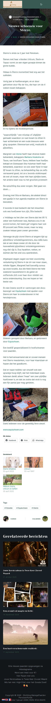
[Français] (10, 699)
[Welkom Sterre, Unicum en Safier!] (12, 480)
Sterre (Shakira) (9, 469)
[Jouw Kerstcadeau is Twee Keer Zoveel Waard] (25, 554)
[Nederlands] (3, 699)
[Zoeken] (37, 4)
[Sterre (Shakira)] (12, 462)
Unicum (27, 469)
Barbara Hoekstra (33, 157)
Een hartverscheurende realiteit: (20, 648)
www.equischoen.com (13, 429)
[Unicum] (33, 462)
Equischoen (21, 291)
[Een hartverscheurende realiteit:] (25, 632)
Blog (27, 19)
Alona (19, 154)
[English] (6, 699)
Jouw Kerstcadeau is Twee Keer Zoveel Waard (25, 679)
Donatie (8, 508)
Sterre (35, 508)
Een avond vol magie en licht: (18, 611)
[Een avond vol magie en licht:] (25, 594)
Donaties (34, 19)
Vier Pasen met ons (25, 676)
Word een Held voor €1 (25, 672)
